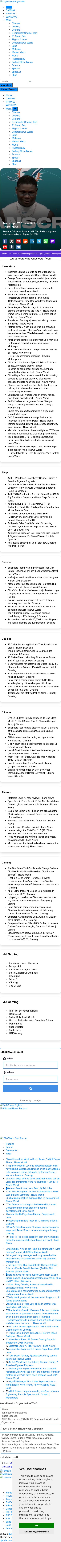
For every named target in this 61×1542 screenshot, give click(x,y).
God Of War (15, 985)
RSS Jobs (11, 1518)
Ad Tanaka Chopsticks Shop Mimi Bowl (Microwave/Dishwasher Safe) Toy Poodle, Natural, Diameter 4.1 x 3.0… (30, 516)
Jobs (14, 135)
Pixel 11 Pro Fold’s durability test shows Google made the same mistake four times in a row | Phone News (32, 1240)
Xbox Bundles (16, 1027)
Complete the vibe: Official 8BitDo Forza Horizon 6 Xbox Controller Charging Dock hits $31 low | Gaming (33, 926)
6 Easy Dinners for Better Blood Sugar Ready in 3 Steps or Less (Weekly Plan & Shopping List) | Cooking (33, 667)
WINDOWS (11, 105)
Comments (11, 1150)
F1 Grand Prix (19, 125)
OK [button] (36, 1525)
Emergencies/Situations (14, 1412)
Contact (10, 1508)
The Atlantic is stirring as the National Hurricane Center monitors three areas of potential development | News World (31, 1207)
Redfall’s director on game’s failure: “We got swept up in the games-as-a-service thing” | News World (30, 404)
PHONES (10, 101)
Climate (16, 112)
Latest (9, 1147)
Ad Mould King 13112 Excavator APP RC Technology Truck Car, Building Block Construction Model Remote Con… (33, 507)
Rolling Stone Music (22, 151)
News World (9, 266)
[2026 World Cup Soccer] (13, 1138)
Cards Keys (15, 1030)
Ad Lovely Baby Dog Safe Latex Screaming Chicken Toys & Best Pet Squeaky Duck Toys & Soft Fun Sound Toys (32, 526)
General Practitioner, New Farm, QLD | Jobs (29, 1188)
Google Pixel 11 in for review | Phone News (30, 827)
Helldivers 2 (15, 1014)
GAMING (10, 98)
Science (16, 154)
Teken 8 (13, 979)
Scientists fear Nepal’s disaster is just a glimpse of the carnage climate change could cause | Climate (33, 731)
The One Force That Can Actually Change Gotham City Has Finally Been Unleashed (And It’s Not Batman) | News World (33, 871)
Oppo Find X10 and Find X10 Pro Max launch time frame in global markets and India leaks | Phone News (33, 804)
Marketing (6, 1466)
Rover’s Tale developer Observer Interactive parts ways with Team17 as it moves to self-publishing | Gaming (32, 1230)
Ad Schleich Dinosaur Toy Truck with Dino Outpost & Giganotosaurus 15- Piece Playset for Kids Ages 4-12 (33, 536)
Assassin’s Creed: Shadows (23, 963)
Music (15, 144)
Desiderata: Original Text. (25, 122)
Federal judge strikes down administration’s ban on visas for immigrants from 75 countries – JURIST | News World (33, 1181)
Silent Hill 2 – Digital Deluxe (23, 969)
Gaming (6, 862)
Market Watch (19, 141)
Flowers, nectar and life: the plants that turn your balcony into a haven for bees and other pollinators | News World (32, 388)
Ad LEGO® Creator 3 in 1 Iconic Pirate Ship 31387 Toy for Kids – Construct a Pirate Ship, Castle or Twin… (33, 497)
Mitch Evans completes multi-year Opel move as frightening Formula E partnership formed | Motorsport (33, 343)
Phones (6, 792)
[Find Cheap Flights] (11, 1105)
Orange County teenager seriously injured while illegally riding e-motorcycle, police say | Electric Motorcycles (33, 281)
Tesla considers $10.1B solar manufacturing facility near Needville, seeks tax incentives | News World (31, 440)
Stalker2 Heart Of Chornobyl (23, 972)
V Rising (13, 982)
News (5, 1409)
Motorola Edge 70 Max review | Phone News (31, 798)
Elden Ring (14, 976)
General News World (22, 131)
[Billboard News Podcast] (14, 1108)
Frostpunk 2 (15, 966)
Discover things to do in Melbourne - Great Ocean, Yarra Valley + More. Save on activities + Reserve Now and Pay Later (30, 1447)
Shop (14, 164)
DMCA (9, 1502)
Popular (10, 1144)
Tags (8, 1153)
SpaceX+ (16, 161)
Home (9, 95)
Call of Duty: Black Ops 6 (21, 1017)
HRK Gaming (15, 1033)
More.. (9, 108)
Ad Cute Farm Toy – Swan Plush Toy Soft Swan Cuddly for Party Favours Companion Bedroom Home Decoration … (32, 487)
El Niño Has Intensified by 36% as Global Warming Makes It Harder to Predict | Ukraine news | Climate (31, 773)
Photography (18, 148)
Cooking (16, 115)
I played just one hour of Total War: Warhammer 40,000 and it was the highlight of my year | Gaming (32, 900)
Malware (16, 138)
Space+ (16, 157)
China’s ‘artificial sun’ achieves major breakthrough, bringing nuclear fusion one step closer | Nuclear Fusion (33, 593)
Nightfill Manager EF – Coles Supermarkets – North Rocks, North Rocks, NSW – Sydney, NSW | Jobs (31, 1384)
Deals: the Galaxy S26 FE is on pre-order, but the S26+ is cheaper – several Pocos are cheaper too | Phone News (33, 814)
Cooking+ (17, 118)
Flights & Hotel (19, 128)
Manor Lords (15, 1023)
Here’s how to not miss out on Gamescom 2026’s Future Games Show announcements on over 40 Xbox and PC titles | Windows (33, 1278)
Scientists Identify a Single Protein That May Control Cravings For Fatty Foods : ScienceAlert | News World (33, 571)
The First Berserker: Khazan (23, 1010)
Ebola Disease (9, 1416)
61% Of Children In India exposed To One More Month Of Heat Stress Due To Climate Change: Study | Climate (32, 721)
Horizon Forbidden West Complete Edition (31, 1020)
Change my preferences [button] (36, 1531)
